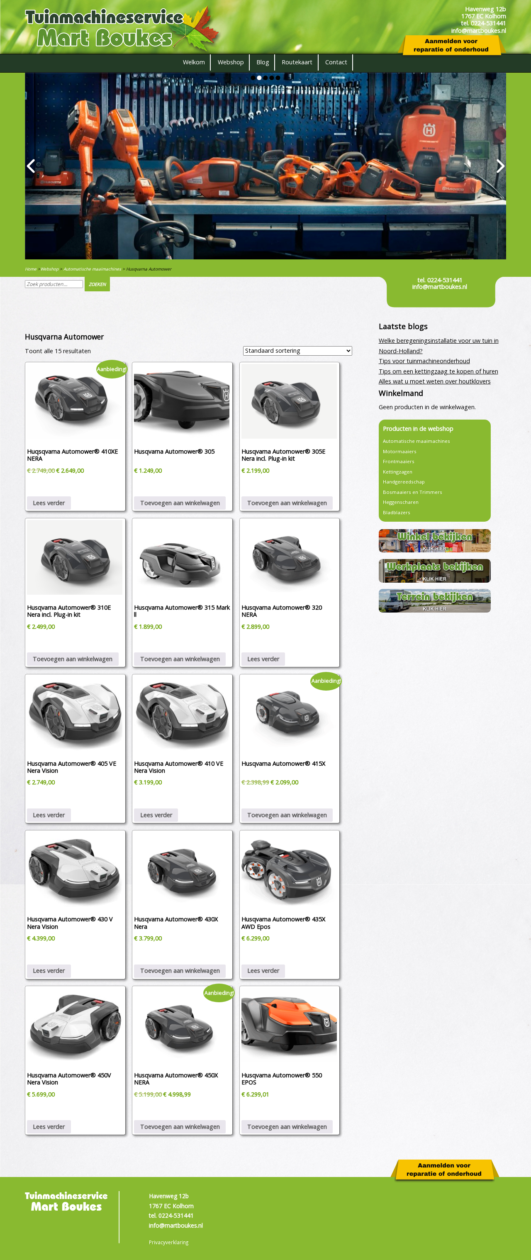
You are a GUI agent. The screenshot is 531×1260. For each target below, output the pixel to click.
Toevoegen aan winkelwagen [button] (180, 503)
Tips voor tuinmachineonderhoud (424, 361)
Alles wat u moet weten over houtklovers (435, 381)
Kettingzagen (397, 472)
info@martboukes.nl (439, 287)
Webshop (231, 62)
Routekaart (297, 62)
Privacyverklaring (168, 1242)
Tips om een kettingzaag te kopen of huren (438, 371)
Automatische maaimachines (92, 269)
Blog (262, 62)
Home (31, 269)
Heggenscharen (401, 502)
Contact (336, 62)
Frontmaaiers (398, 461)
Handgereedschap (404, 482)
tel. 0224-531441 (440, 280)
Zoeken (97, 284)
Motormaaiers (400, 451)
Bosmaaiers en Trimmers (412, 492)
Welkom (194, 62)
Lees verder (49, 503)
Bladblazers (396, 512)
